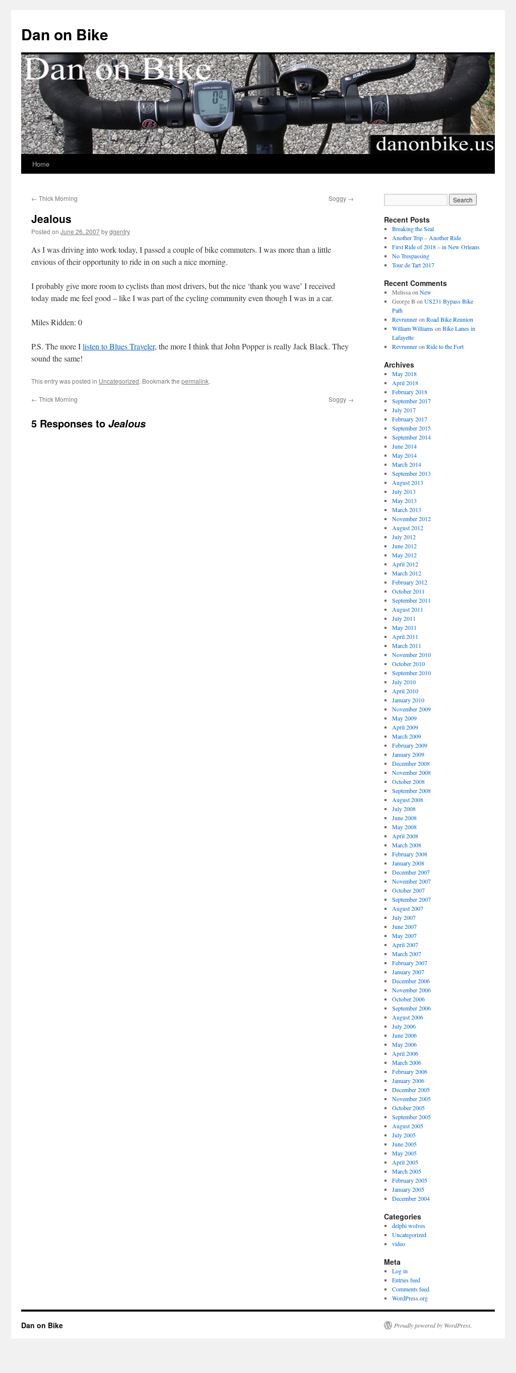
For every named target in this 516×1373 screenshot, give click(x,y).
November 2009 (411, 709)
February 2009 (409, 745)
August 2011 (407, 609)
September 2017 (411, 401)
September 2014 (411, 437)
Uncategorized (119, 381)
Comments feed (410, 1289)
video (398, 1244)
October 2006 (408, 999)
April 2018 (405, 383)
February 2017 (409, 419)
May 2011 (404, 627)
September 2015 (411, 428)
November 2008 (411, 772)
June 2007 (404, 926)
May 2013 (404, 500)
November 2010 (411, 655)
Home (40, 164)
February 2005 (409, 1180)
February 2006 (409, 1071)
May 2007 (404, 935)
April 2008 (405, 836)
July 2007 (404, 917)
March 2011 (406, 645)
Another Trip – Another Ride (426, 238)
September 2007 (411, 899)
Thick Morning (54, 198)
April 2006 (405, 1053)
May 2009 (404, 718)
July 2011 (404, 618)
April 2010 (405, 691)
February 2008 (409, 854)
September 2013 (411, 473)
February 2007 (409, 963)
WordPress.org (410, 1298)
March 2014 (406, 464)
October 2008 (408, 781)
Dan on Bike (64, 34)
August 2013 (407, 482)
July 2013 (404, 491)
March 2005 (406, 1171)
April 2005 (405, 1162)
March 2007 (406, 954)
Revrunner (404, 319)
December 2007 (411, 872)
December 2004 (411, 1198)
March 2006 (406, 1062)
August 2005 (407, 1126)
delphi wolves (408, 1225)
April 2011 (405, 636)
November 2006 (411, 990)
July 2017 (404, 410)
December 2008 (411, 763)
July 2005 (404, 1135)
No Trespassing (410, 256)
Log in (400, 1271)
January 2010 (408, 700)
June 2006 (404, 1035)
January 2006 (408, 1080)
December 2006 (411, 981)
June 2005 (404, 1144)
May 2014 (404, 455)
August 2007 (407, 908)
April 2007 (405, 945)
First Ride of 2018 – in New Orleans (436, 247)
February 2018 (409, 392)
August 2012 (407, 528)
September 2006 (411, 1008)
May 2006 (404, 1044)
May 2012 (404, 555)
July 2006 (404, 1026)
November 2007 (411, 881)
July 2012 (404, 537)
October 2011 (408, 591)
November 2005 (411, 1099)
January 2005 (408, 1189)
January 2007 (408, 972)
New (425, 292)
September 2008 (411, 790)
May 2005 (404, 1153)
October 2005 (408, 1108)
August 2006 (407, 1017)
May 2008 (404, 827)
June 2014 (404, 446)
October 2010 (408, 664)
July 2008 (404, 809)
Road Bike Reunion (449, 319)
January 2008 (408, 863)
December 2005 (411, 1090)
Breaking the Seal (413, 229)
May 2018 (404, 374)
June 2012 (404, 546)
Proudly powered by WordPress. (433, 1325)
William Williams (412, 328)
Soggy (341, 198)
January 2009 (408, 754)
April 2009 (405, 727)
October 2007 (408, 890)
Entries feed (406, 1280)
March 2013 (406, 509)
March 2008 (406, 845)
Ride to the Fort (445, 346)
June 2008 (404, 818)
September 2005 (411, 1117)
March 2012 (406, 573)
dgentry (119, 231)
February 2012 (409, 582)
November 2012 (411, 519)
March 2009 (406, 736)
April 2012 (405, 564)
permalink (195, 381)
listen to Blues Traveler (119, 346)
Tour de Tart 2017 (413, 265)
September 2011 (411, 600)
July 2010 (404, 682)
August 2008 (407, 800)
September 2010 (411, 673)
